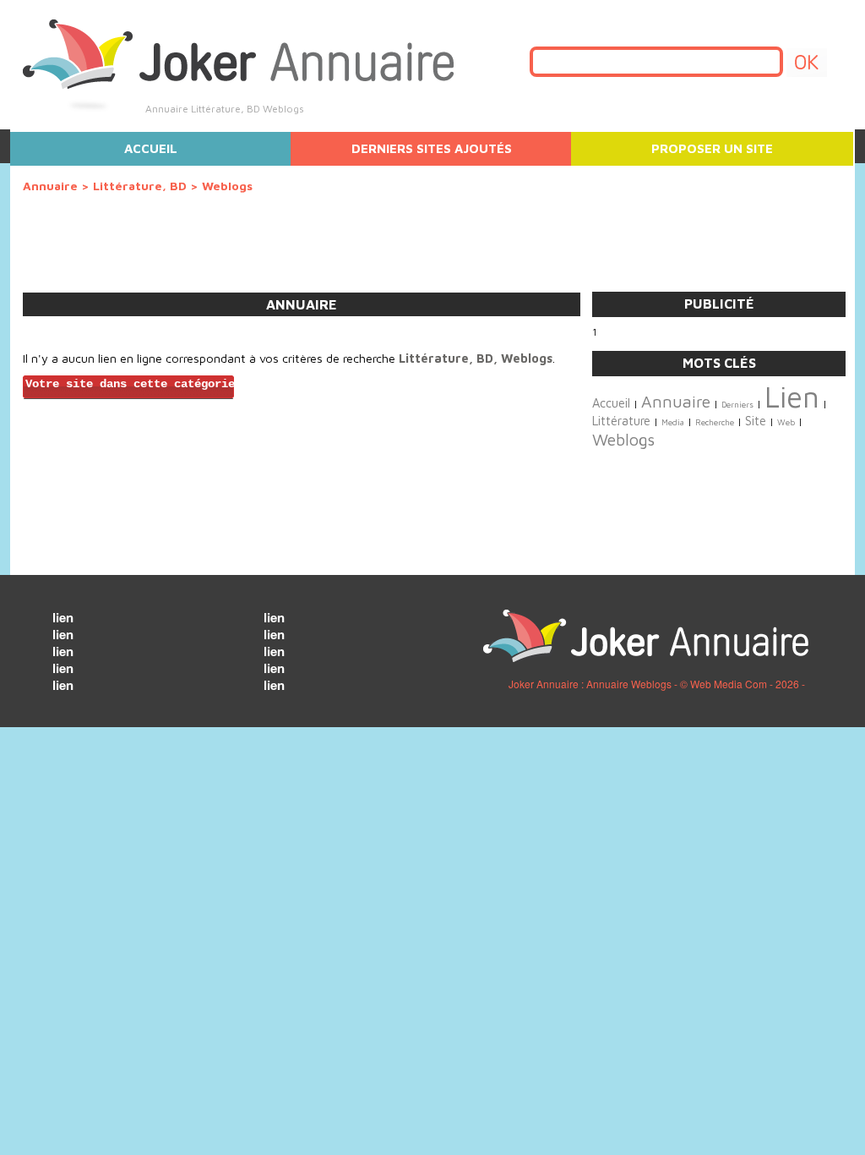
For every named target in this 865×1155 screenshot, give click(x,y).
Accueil (150, 148)
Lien (791, 396)
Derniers (737, 404)
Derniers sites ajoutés (431, 148)
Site (755, 420)
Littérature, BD (140, 185)
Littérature (621, 420)
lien (62, 617)
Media (672, 422)
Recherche (714, 422)
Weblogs (623, 439)
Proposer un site (712, 148)
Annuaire (50, 185)
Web (786, 422)
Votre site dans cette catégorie (130, 384)
